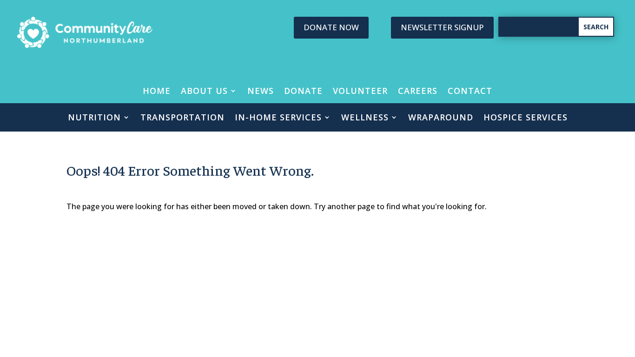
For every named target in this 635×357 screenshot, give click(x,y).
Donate (303, 91)
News (260, 91)
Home (157, 91)
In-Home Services (278, 118)
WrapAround (440, 118)
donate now (331, 27)
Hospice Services (525, 118)
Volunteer (360, 91)
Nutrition (94, 118)
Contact (470, 91)
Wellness (365, 118)
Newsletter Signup (442, 27)
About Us (204, 91)
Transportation (182, 118)
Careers (417, 91)
